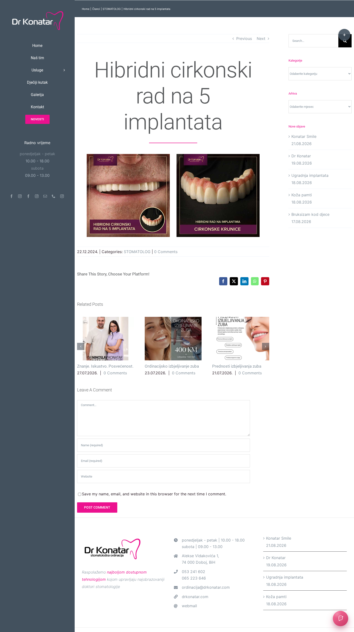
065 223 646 (194, 581)
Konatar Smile (303, 136)
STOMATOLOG (137, 251)
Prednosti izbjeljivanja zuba (136, 338)
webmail (189, 608)
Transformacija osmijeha (204, 338)
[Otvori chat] (340, 618)
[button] (80, 347)
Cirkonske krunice (259, 366)
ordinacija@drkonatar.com (206, 590)
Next (261, 38)
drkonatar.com (195, 599)
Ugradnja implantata (309, 175)
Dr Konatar (301, 155)
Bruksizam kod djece (310, 214)
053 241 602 (193, 574)
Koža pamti (301, 194)
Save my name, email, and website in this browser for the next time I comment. (154, 497)
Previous (244, 38)
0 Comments (165, 251)
